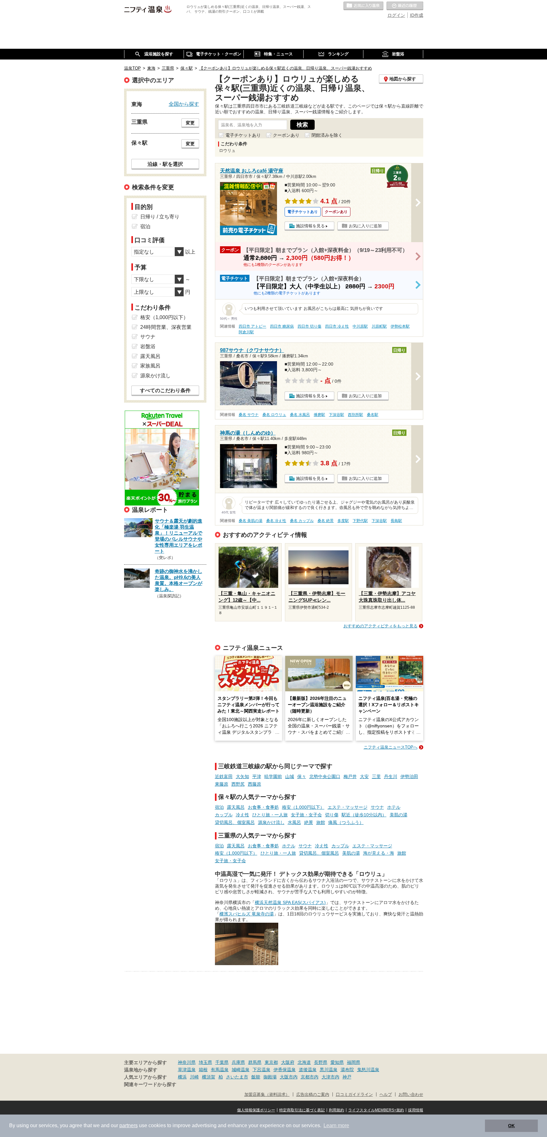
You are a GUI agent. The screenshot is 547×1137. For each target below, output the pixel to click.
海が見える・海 (378, 853)
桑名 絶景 (326, 520)
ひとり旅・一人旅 (270, 814)
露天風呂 (236, 807)
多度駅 (343, 520)
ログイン (396, 15)
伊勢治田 (409, 776)
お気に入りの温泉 (363, 6)
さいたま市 (237, 1076)
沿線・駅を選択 (165, 164)
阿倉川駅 (246, 332)
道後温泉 (308, 1069)
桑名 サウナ (249, 414)
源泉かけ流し (271, 822)
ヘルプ (386, 1094)
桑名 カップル (302, 520)
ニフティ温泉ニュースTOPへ (391, 747)
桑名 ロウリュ (274, 414)
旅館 (320, 822)
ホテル (393, 807)
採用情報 (415, 1110)
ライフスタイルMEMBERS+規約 (376, 1110)
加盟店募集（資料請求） (267, 1094)
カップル (224, 814)
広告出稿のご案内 (312, 1094)
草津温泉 (187, 1069)
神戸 (347, 1076)
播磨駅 (319, 414)
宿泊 (219, 807)
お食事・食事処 (263, 807)
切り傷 (331, 814)
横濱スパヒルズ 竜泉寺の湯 (246, 913)
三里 (376, 776)
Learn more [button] (336, 1125)
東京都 (271, 1062)
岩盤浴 (147, 346)
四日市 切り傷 (309, 326)
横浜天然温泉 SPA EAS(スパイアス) (290, 902)
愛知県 (337, 1062)
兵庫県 (238, 1062)
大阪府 (287, 1062)
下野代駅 (360, 520)
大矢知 (242, 776)
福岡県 (353, 1062)
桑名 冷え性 (276, 520)
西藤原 (254, 784)
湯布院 (347, 1069)
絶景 (308, 822)
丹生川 (390, 776)
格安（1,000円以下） (303, 807)
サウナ (377, 807)
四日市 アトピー (252, 326)
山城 (289, 776)
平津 (256, 776)
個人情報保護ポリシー (256, 1110)
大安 (364, 776)
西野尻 (238, 784)
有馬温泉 (220, 1069)
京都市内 (309, 1076)
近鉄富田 (224, 776)
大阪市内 (289, 1076)
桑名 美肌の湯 (250, 520)
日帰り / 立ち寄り (159, 216)
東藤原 (221, 784)
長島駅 (396, 520)
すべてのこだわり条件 (165, 390)
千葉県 (222, 1062)
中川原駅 (360, 326)
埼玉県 (205, 1062)
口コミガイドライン (354, 1094)
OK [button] (511, 1125)
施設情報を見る (310, 225)
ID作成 (416, 15)
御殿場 (270, 1076)
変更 (190, 122)
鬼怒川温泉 (368, 1069)
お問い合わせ (411, 1094)
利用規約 (336, 1110)
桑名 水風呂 (300, 414)
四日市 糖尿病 (282, 326)
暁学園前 (273, 776)
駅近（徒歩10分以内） (364, 814)
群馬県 (254, 1062)
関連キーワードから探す (150, 1084)
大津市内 (330, 1076)
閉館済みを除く (327, 135)
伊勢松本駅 (400, 326)
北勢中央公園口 (324, 776)
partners (128, 1125)
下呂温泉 (261, 1069)
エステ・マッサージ (348, 807)
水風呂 (294, 822)
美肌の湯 (398, 814)
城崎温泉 (240, 1069)
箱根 (203, 1069)
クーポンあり (286, 135)
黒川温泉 (328, 1069)
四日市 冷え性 (337, 326)
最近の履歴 (405, 6)
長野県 (320, 1062)
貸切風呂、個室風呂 (235, 822)
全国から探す (184, 104)
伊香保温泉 (285, 1069)
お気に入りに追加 (365, 225)
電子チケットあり (243, 135)
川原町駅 (379, 326)
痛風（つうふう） (346, 822)
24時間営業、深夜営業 (166, 327)
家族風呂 (150, 365)
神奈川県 (187, 1062)
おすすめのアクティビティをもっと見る (380, 626)
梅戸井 (350, 776)
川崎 (194, 1076)
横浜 (182, 1076)
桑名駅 (372, 414)
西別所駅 (355, 414)
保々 (301, 776)
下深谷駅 (336, 414)
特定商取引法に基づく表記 (302, 1110)
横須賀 (208, 1076)
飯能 (255, 1076)
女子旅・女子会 (306, 814)
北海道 (304, 1062)
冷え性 (242, 814)
